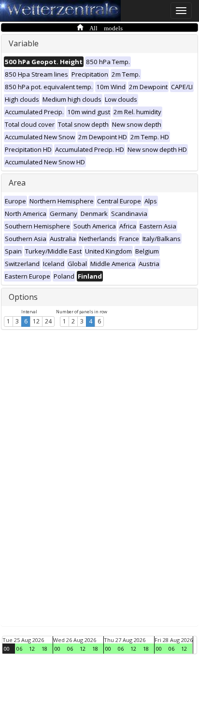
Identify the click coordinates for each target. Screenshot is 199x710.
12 (36, 321)
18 (44, 648)
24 (48, 321)
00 (7, 648)
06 (19, 648)
